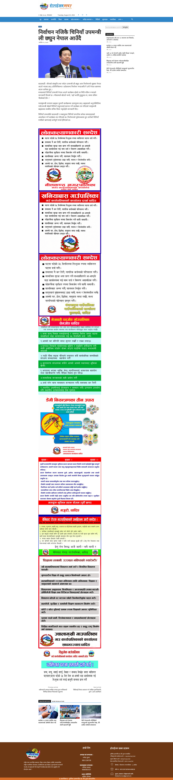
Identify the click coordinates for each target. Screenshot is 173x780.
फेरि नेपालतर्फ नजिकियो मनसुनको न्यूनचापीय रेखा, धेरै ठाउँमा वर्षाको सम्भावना (90, 722)
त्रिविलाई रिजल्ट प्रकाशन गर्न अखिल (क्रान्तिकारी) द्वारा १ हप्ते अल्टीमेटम (87, 691)
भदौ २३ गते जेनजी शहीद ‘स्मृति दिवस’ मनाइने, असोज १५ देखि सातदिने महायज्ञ (120, 54)
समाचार (40, 26)
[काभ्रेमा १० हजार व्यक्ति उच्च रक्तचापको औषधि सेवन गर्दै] (48, 712)
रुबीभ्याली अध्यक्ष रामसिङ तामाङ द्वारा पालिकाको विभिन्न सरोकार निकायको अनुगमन (53, 691)
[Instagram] (82, 14)
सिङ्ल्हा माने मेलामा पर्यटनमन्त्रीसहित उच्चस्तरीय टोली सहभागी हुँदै (68, 722)
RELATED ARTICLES (44, 701)
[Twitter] (86, 14)
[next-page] (42, 729)
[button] (132, 19)
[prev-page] (39, 729)
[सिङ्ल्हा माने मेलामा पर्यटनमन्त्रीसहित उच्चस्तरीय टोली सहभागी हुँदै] (70, 712)
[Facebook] (78, 14)
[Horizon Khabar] (86, 6)
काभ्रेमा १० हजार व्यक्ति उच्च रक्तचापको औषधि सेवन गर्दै (47, 721)
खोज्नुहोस (125, 27)
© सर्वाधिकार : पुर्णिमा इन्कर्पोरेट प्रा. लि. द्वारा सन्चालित (77, 779)
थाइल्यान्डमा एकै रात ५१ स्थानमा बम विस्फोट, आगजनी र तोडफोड (120, 39)
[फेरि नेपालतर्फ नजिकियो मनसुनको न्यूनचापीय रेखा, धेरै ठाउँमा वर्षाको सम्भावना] (91, 712)
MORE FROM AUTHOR (58, 701)
